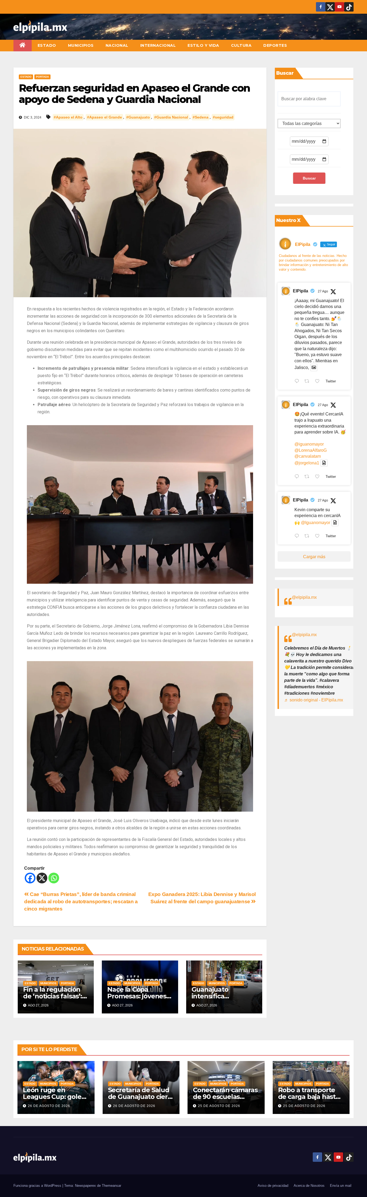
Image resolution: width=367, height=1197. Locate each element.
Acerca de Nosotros (309, 1186)
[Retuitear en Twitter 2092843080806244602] (308, 382)
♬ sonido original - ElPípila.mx (313, 700)
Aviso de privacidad (273, 1186)
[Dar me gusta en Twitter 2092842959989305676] (319, 537)
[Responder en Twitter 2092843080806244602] (298, 382)
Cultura (241, 45)
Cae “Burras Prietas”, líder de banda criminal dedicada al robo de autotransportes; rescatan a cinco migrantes (81, 901)
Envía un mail (340, 1186)
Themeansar (111, 1186)
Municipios (81, 45)
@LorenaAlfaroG (310, 450)
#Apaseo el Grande (104, 117)
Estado (47, 45)
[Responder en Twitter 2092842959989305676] (298, 537)
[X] (42, 878)
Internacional (158, 45)
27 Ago (323, 291)
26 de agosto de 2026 (49, 1106)
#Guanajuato (138, 117)
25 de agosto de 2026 (219, 1106)
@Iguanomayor (315, 522)
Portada (42, 76)
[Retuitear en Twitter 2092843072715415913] (308, 477)
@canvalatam (307, 456)
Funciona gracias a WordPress (37, 1186)
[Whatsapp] (53, 878)
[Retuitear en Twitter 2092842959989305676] (308, 537)
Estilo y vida (203, 45)
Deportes (275, 45)
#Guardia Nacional (171, 117)
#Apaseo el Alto (68, 117)
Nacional (117, 45)
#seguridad (223, 117)
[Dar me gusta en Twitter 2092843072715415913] (319, 477)
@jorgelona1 (306, 463)
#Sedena (200, 117)
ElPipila (300, 291)
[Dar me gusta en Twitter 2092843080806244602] (319, 382)
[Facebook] (30, 878)
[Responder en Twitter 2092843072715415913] (298, 477)
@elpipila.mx (304, 597)
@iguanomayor (309, 444)
